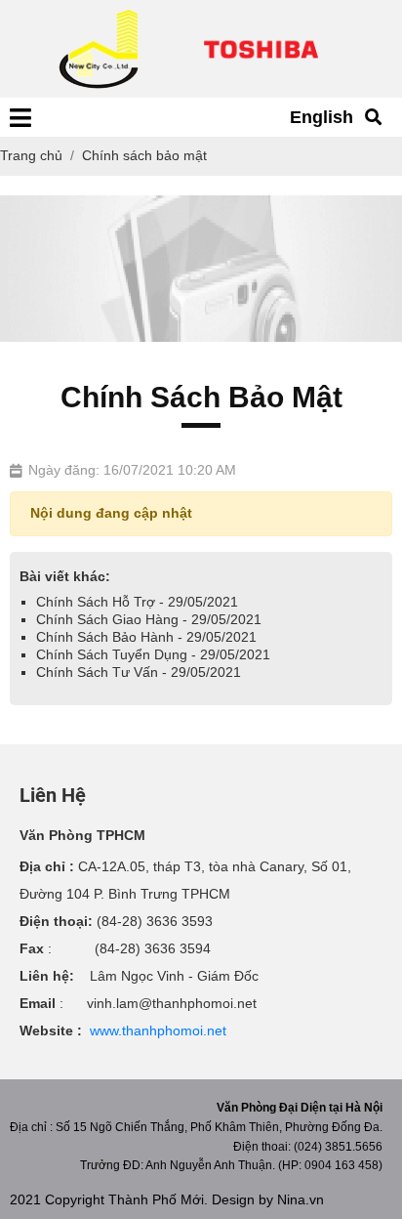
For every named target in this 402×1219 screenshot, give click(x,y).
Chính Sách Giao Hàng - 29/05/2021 (148, 619)
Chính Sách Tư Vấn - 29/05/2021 (138, 672)
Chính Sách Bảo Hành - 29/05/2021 (146, 637)
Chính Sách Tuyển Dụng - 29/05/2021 (153, 654)
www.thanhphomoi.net (158, 1030)
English (321, 117)
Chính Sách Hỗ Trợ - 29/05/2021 (137, 602)
